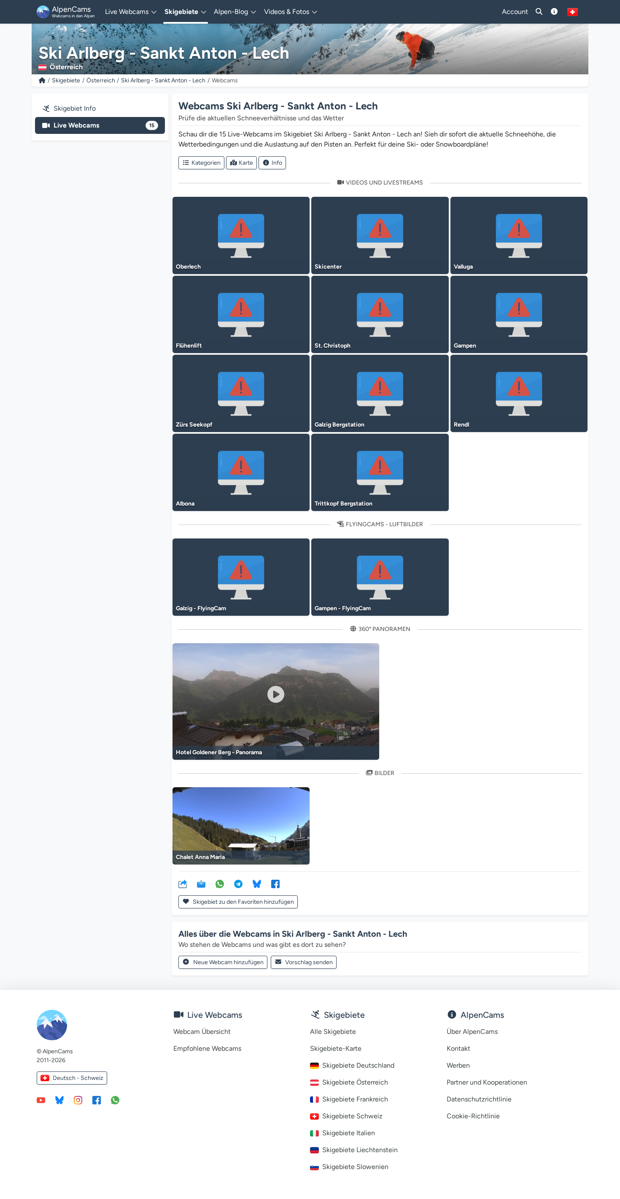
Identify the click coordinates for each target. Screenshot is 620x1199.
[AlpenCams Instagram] (78, 1100)
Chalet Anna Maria (200, 857)
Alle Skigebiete (333, 1032)
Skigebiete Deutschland (358, 1065)
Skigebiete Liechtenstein (360, 1150)
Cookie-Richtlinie (473, 1116)
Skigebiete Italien (348, 1133)
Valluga (463, 266)
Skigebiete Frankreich (355, 1099)
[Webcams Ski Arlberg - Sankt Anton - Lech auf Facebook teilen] (275, 883)
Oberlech (188, 266)
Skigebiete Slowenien (355, 1167)
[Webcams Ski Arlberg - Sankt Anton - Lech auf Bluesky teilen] (257, 883)
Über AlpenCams (472, 1032)
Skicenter (328, 266)
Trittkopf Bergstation (343, 503)
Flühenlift (189, 345)
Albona (185, 503)
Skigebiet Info (75, 108)
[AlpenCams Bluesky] (59, 1100)
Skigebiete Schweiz (352, 1116)
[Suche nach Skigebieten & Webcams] (539, 11)
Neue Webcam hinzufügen (228, 962)
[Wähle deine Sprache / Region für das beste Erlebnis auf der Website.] (572, 11)
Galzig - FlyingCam (201, 608)
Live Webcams (104, 125)
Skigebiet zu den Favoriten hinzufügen (242, 901)
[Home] (42, 80)
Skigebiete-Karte (335, 1048)
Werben (458, 1065)
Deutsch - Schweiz (78, 1078)
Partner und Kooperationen (487, 1082)
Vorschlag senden (309, 962)
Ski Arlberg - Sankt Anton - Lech (163, 80)
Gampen (465, 345)
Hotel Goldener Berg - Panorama (219, 752)
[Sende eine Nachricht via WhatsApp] (115, 1100)
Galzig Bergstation (339, 424)
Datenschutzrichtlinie (479, 1099)
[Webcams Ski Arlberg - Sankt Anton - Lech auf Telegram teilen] (238, 883)
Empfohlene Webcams (207, 1048)
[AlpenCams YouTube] (41, 1100)
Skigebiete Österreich (355, 1082)
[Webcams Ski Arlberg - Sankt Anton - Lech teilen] (182, 883)
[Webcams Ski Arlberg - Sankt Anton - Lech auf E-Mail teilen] (201, 883)
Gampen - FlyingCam (343, 608)
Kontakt (458, 1048)
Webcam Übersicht (202, 1032)
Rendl (461, 424)
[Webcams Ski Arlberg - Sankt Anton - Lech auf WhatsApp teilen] (220, 883)
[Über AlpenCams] (554, 11)
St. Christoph (332, 345)
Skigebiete (66, 80)
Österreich (100, 80)
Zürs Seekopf (194, 424)
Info (277, 162)
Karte (246, 162)
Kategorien (206, 162)
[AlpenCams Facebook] (96, 1100)
